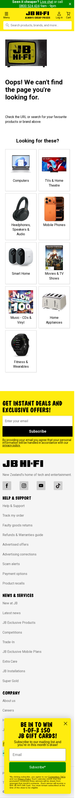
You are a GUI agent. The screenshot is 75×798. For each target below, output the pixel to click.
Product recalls (13, 583)
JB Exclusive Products (18, 623)
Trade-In (8, 642)
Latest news (11, 613)
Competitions (12, 632)
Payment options (14, 574)
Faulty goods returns (17, 525)
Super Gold (10, 681)
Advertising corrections (19, 554)
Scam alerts (11, 564)
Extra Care (9, 661)
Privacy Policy (24, 779)
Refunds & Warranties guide (22, 535)
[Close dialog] (65, 723)
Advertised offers (15, 544)
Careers (8, 710)
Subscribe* (37, 767)
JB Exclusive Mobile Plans (21, 652)
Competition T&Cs (56, 777)
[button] (12, 15)
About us (8, 701)
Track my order (13, 515)
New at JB (10, 603)
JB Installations (13, 671)
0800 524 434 (29, 6)
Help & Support (13, 506)
